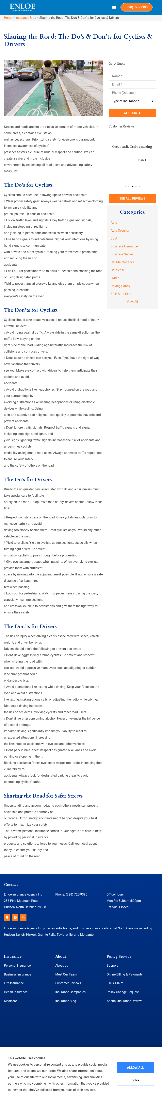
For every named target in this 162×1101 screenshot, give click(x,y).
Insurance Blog (25, 18)
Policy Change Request (123, 992)
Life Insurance (14, 983)
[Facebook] (15, 917)
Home (8, 18)
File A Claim (115, 983)
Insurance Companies (70, 992)
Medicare (10, 1001)
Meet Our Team (66, 974)
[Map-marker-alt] (7, 917)
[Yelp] (23, 917)
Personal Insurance (17, 965)
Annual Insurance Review (124, 1001)
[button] (114, 7)
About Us (61, 965)
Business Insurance (17, 974)
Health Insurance (15, 992)
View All (132, 302)
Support (112, 965)
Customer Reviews (68, 983)
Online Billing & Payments (125, 974)
